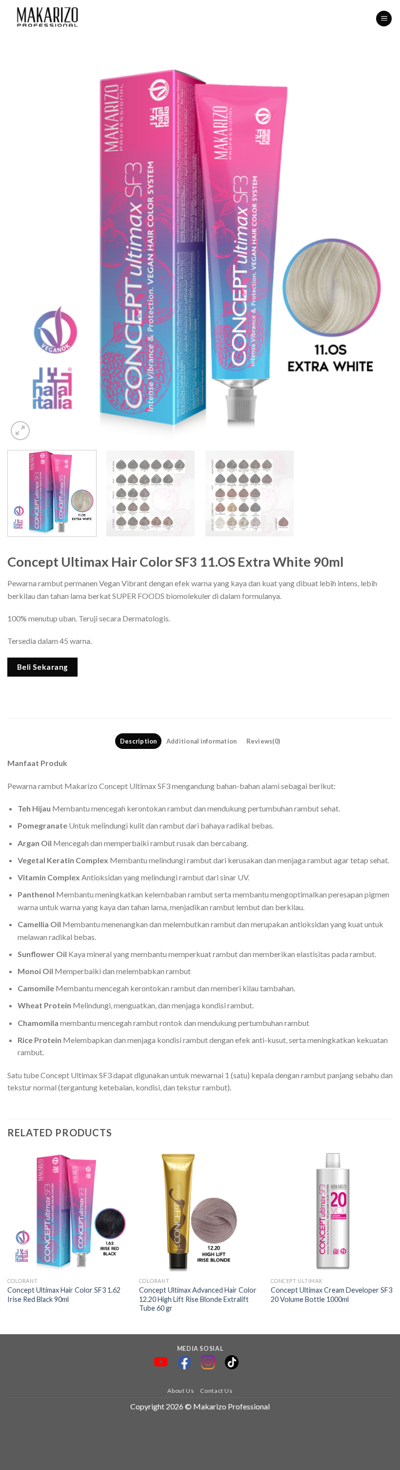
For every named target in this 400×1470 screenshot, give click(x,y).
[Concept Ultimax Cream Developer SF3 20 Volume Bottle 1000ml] (332, 1211)
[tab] (138, 741)
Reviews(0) (263, 741)
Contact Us (216, 1390)
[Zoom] (20, 430)
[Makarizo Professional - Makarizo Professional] (48, 18)
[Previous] (27, 249)
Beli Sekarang (42, 666)
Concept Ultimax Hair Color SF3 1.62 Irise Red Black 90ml (63, 1294)
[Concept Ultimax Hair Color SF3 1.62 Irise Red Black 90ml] (68, 1211)
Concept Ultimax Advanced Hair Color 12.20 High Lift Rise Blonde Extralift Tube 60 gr (198, 1299)
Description (138, 741)
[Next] (372, 249)
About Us (180, 1390)
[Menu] (384, 19)
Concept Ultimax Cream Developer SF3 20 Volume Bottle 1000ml (331, 1294)
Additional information (201, 741)
